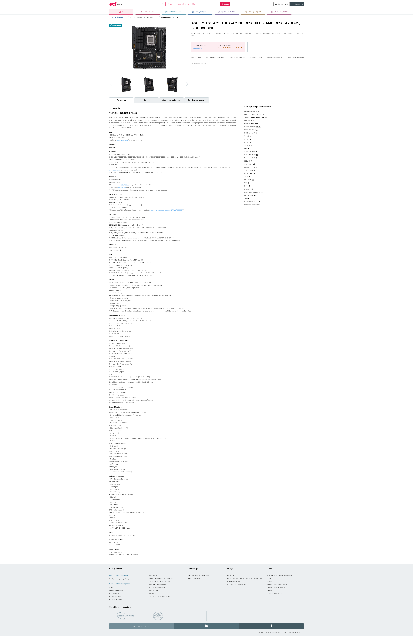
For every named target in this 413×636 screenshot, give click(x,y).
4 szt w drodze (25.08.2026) (230, 48)
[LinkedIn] (206, 626)
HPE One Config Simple (157, 584)
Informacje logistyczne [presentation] (172, 100)
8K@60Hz (125, 185)
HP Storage (153, 575)
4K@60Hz (122, 187)
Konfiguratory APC (116, 590)
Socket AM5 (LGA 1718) (259, 117)
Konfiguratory (115, 569)
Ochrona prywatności (275, 593)
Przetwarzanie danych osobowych (279, 575)
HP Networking (115, 596)
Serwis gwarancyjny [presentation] (196, 100)
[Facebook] (271, 626)
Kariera (269, 590)
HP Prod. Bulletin (115, 599)
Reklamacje (193, 569)
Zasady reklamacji (194, 578)
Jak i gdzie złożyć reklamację (198, 575)
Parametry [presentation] (121, 100)
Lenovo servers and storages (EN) (161, 578)
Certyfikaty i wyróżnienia (276, 587)
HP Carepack (114, 593)
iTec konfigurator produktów (159, 596)
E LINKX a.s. (300, 632)
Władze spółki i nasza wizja (277, 584)
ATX (252, 120)
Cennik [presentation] (146, 100)
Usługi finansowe (233, 581)
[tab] (121, 100)
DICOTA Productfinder (157, 587)
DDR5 (258, 127)
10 (257, 155)
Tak (253, 164)
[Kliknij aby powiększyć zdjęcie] (149, 47)
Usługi (230, 569)
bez (261, 192)
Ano (255, 170)
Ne (249, 198)
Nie (253, 180)
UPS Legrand (153, 590)
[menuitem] (127, 578)
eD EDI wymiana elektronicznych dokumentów (244, 578)
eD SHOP (230, 575)
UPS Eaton (152, 593)
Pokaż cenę (197, 48)
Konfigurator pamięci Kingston (120, 579)
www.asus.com (122, 140)
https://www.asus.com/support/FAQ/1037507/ (166, 210)
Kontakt (270, 581)
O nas (269, 569)
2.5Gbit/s (252, 173)
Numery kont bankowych (236, 584)
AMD (257, 111)
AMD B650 (255, 123)
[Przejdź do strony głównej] (116, 4)
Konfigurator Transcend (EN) (159, 581)
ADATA (112, 587)
